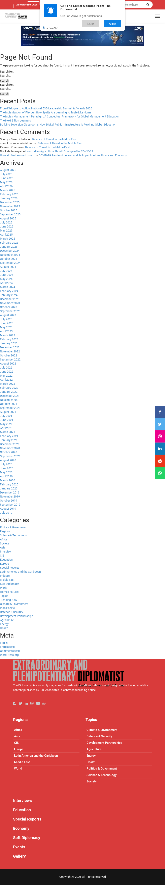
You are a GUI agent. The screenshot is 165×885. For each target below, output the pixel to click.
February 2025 (9, 242)
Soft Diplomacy (9, 583)
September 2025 (10, 214)
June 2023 (6, 323)
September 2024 (10, 262)
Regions (5, 531)
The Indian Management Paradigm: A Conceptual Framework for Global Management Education (60, 116)
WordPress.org (9, 654)
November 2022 (10, 351)
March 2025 (7, 238)
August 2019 (8, 508)
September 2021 (10, 407)
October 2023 (8, 307)
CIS (2, 555)
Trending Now (8, 599)
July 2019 (6, 512)
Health (4, 628)
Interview (5, 551)
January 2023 (9, 343)
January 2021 (9, 440)
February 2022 (9, 387)
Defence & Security (11, 612)
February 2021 (9, 436)
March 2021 (7, 432)
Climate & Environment (14, 604)
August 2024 (8, 266)
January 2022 (9, 391)
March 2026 (7, 190)
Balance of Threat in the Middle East (54, 139)
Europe (4, 563)
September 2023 (10, 311)
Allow (112, 23)
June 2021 (6, 420)
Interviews (22, 800)
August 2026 (8, 170)
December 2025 (10, 202)
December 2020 (10, 444)
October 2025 (8, 210)
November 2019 (10, 496)
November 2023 (10, 303)
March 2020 (7, 480)
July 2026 (6, 174)
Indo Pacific (7, 608)
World (3, 587)
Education (6, 559)
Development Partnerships (16, 616)
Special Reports (9, 567)
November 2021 (10, 399)
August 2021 (8, 411)
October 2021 (8, 403)
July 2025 (6, 222)
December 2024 (10, 250)
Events (19, 846)
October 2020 (8, 452)
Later (90, 23)
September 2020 (10, 456)
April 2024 (6, 283)
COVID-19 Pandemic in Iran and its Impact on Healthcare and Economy (83, 155)
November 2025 (10, 206)
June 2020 (6, 468)
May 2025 (6, 230)
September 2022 (10, 359)
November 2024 (10, 254)
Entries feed (7, 646)
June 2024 (6, 274)
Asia (2, 547)
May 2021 (6, 424)
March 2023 (7, 335)
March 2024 (7, 287)
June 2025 (6, 226)
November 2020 (10, 448)
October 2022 (8, 355)
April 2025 (6, 234)
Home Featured (9, 591)
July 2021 (6, 416)
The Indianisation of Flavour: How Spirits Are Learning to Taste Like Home (45, 112)
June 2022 (6, 371)
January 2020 (9, 488)
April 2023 (6, 331)
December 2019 (10, 492)
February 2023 (9, 339)
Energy (4, 624)
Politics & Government (14, 527)
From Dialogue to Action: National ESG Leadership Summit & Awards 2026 (46, 108)
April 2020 (6, 476)
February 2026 (9, 194)
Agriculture (7, 620)
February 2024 (9, 291)
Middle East (7, 579)
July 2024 (6, 270)
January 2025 (9, 246)
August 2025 (8, 218)
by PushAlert (52, 27)
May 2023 (6, 327)
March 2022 (7, 383)
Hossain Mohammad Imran (17, 155)
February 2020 (9, 484)
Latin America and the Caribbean (20, 571)
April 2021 (6, 428)
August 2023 (8, 315)
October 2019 (8, 500)
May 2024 (6, 278)
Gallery (19, 856)
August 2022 (8, 363)
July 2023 (6, 319)
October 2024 (8, 258)
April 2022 (6, 379)
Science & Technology (13, 535)
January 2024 (9, 295)
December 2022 (10, 347)
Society (4, 543)
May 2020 (6, 472)
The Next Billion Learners (15, 120)
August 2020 (8, 460)
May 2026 (6, 182)
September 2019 (10, 504)
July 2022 (6, 367)
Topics (4, 595)
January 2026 (9, 198)
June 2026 (6, 178)
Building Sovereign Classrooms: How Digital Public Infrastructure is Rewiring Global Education (58, 124)
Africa (3, 539)
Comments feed (10, 650)
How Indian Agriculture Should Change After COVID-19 (59, 151)
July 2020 (6, 464)
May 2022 (6, 375)
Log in (4, 642)
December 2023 (10, 299)
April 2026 (6, 186)
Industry (5, 575)
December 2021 (10, 395)
